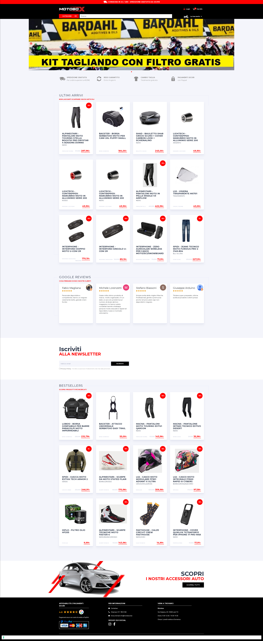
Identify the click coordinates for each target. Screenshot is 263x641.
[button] (31, 43)
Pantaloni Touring (67, 151)
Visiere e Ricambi (178, 206)
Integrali (176, 490)
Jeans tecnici (177, 259)
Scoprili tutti (193, 585)
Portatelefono (177, 543)
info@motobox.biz (126, 616)
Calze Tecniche (140, 543)
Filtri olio (65, 543)
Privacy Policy (66, 369)
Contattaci (114, 608)
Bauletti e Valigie (141, 151)
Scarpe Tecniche (104, 490)
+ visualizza (85, 151)
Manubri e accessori (179, 151)
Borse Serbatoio (104, 151)
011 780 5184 (122, 612)
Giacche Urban (66, 490)
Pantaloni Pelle (141, 206)
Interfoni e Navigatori (69, 258)
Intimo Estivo (177, 436)
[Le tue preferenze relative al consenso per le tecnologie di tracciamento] (131, 637)
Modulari (139, 490)
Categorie (67, 16)
